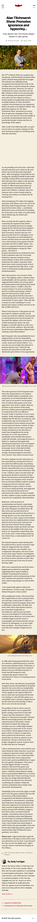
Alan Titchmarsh (9, 853)
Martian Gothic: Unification (24, 853)
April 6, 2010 (27, 41)
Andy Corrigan (14, 41)
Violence (7, 854)
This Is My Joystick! (14, 918)
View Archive (7, 894)
